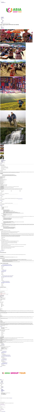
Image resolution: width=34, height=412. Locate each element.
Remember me (2, 408)
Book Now (1, 163)
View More (1, 366)
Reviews (3, 20)
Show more (1, 200)
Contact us (2, 389)
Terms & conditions (3, 390)
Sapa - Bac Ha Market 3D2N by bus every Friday (6, 265)
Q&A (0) (2, 161)
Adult (0, 178)
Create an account (3, 411)
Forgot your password (2, 409)
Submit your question (2, 295)
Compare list (2, 387)
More (1, 18)
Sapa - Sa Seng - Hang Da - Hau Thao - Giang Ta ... (7, 276)
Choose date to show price (20, 198)
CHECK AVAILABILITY (3, 160)
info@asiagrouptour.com (3, 2)
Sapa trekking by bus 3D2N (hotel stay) (5, 282)
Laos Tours (2, 17)
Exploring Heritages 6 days (4, 363)
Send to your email (1, 256)
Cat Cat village (2, 27)
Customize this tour (3, 344)
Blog (2, 21)
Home (1, 22)
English (0, 379)
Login (0, 410)
